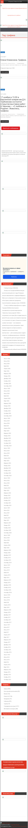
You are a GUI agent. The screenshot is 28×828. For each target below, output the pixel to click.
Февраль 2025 (7, 403)
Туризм (6, 703)
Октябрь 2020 (7, 530)
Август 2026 (7, 358)
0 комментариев (20, 63)
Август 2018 (7, 595)
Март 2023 (6, 460)
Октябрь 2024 (7, 413)
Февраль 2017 (7, 639)
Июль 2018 (7, 597)
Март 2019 (6, 577)
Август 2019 (7, 565)
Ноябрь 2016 (7, 647)
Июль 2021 (7, 510)
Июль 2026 (7, 361)
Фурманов (8, 117)
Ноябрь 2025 (7, 381)
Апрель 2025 (7, 398)
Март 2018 (6, 607)
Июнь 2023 (7, 453)
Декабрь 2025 (7, 378)
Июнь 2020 (7, 540)
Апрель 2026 (7, 368)
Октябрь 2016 (7, 649)
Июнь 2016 (7, 659)
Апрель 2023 (7, 458)
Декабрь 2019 (7, 555)
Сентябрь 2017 (8, 622)
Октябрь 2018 (7, 590)
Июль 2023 (7, 450)
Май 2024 (6, 425)
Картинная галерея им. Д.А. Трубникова (18, 65)
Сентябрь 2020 (8, 532)
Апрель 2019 (7, 575)
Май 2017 (6, 632)
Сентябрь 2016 (8, 652)
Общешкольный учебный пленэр (12, 349)
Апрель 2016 (7, 664)
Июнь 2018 (7, 600)
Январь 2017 (7, 642)
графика (7, 65)
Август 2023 (7, 448)
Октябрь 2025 (7, 383)
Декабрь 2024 (7, 408)
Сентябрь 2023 (8, 445)
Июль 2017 (7, 627)
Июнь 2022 (7, 483)
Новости (6, 696)
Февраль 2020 (7, 550)
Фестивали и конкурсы (9, 708)
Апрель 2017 (7, 634)
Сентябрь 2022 (8, 475)
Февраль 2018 (7, 610)
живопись (12, 115)
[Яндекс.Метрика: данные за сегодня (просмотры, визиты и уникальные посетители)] (5, 823)
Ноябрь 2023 (7, 440)
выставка (3, 65)
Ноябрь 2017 (7, 617)
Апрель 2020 (7, 545)
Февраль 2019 (7, 580)
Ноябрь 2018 (7, 587)
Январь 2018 (7, 612)
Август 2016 (7, 654)
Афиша (2, 52)
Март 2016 (6, 667)
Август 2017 (7, 624)
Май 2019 (6, 572)
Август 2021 (7, 508)
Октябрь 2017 (7, 619)
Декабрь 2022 (7, 468)
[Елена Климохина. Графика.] (14, 46)
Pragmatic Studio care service (19, 826)
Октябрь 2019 (7, 560)
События (6, 701)
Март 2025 (6, 401)
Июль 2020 (7, 537)
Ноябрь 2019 (7, 557)
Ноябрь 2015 (7, 677)
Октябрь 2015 (7, 679)
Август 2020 (7, 535)
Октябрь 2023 (7, 443)
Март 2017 (6, 637)
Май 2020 (6, 542)
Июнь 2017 (7, 629)
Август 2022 (7, 478)
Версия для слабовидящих (11, 128)
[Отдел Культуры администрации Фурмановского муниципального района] (14, 11)
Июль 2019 (7, 567)
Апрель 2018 (7, 605)
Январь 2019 (7, 582)
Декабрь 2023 (7, 438)
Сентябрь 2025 (8, 386)
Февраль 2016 (7, 669)
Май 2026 (6, 366)
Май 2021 (6, 515)
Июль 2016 (7, 657)
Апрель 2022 (7, 488)
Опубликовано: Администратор (8, 63)
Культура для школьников (10, 691)
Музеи (5, 693)
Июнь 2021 (7, 513)
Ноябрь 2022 (7, 470)
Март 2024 (6, 430)
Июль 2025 (7, 391)
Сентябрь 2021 (8, 505)
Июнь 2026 (7, 363)
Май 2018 (6, 602)
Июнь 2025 (7, 393)
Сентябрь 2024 (8, 415)
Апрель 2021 (7, 517)
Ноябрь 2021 (7, 500)
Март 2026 (6, 371)
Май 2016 (6, 662)
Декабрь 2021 (7, 498)
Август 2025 (7, 388)
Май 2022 (6, 485)
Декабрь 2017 (7, 615)
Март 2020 (6, 547)
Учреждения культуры (9, 706)
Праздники (6, 698)
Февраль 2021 (7, 522)
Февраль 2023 (7, 463)
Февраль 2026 (7, 373)
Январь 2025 (7, 406)
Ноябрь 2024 (7, 411)
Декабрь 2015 (7, 674)
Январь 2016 (7, 672)
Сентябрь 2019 (8, 562)
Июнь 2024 (7, 423)
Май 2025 (6, 396)
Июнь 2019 (7, 570)
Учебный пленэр (8, 288)
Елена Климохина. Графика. (14, 60)
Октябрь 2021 (7, 503)
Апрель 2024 (7, 428)
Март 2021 (6, 520)
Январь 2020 (7, 552)
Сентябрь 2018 (8, 592)
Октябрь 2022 (7, 473)
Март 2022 (6, 490)
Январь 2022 (7, 495)
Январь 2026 (7, 376)
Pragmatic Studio (15, 824)
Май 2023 (6, 455)
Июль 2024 (7, 420)
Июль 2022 (7, 480)
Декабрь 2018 (7, 585)
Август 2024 (7, 418)
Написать (14, 276)
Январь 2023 (7, 465)
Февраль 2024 (7, 433)
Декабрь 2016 (7, 644)
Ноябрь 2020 (7, 527)
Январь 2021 (7, 525)
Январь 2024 (7, 435)
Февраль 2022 (7, 493)
